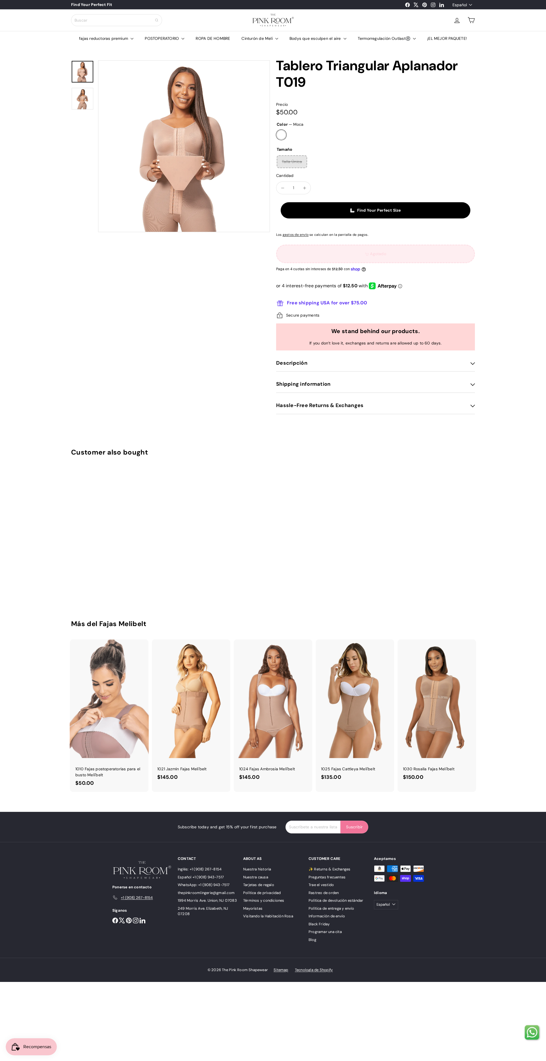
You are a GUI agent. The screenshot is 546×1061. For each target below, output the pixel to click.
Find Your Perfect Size (379, 210)
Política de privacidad (262, 892)
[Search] (156, 20)
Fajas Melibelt (122, 623)
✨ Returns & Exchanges (329, 869)
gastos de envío (296, 234)
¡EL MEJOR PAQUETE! (447, 38)
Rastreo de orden (324, 892)
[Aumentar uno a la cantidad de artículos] (304, 187)
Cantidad (285, 175)
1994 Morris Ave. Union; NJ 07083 (207, 900)
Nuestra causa (255, 877)
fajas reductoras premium (104, 38)
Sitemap (281, 969)
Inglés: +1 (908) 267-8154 (200, 869)
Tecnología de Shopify (314, 969)
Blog (312, 939)
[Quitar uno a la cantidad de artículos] (282, 187)
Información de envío (327, 916)
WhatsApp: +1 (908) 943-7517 (204, 884)
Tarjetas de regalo (258, 884)
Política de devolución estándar (336, 900)
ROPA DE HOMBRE (213, 38)
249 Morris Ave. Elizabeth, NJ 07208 (203, 911)
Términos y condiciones (263, 900)
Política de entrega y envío (331, 908)
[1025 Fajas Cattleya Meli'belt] (354, 712)
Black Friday (319, 924)
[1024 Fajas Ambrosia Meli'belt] (273, 712)
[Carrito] (471, 20)
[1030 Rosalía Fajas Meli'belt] (436, 712)
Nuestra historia (257, 869)
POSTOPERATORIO (162, 38)
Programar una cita (325, 931)
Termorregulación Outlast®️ (384, 38)
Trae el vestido (321, 884)
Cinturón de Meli (257, 38)
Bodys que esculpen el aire (315, 38)
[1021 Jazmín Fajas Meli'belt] (191, 712)
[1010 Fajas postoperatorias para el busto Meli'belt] (109, 715)
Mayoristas (252, 908)
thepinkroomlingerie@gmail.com (206, 892)
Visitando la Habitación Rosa (268, 916)
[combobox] (116, 20)
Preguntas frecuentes (327, 877)
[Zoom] (184, 146)
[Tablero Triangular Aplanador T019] (102, 534)
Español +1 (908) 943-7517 (201, 877)
